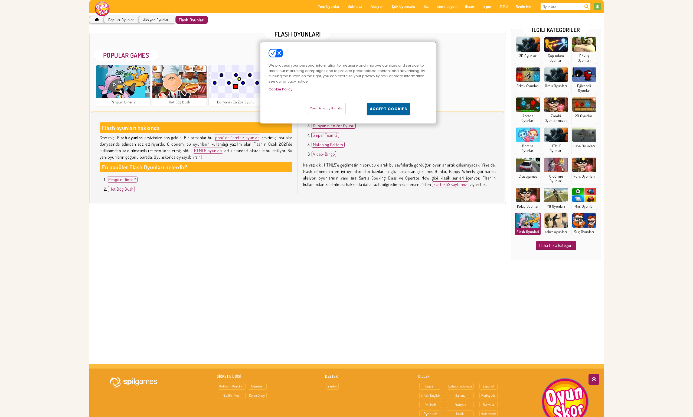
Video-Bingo (324, 154)
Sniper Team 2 (325, 135)
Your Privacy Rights (326, 108)
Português (488, 395)
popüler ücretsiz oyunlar (237, 137)
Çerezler (257, 386)
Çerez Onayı (257, 395)
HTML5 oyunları (208, 150)
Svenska (488, 404)
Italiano (460, 395)
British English (430, 395)
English (430, 386)
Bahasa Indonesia (460, 386)
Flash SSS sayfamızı (450, 184)
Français (460, 404)
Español (488, 386)
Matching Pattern (328, 144)
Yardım (332, 386)
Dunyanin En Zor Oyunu (333, 125)
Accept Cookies (388, 109)
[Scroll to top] (594, 379)
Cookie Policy (280, 89)
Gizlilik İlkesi (231, 395)
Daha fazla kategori (556, 245)
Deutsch (430, 404)
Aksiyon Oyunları (156, 19)
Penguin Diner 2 (122, 179)
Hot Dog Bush (121, 189)
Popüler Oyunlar (121, 19)
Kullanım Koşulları (231, 386)
